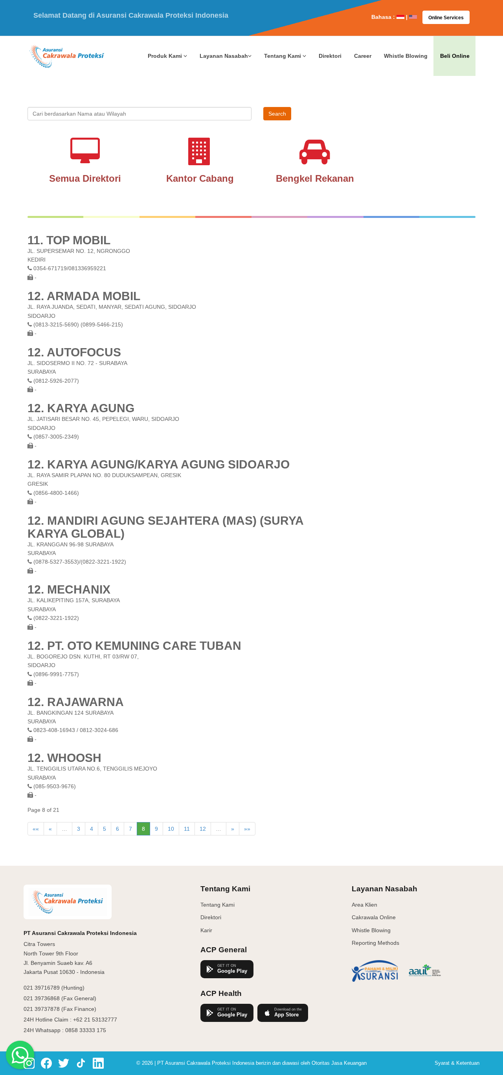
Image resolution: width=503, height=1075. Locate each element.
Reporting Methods (375, 943)
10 (171, 829)
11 (187, 829)
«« (36, 829)
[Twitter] (63, 1063)
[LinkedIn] (98, 1063)
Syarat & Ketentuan (457, 1063)
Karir (206, 930)
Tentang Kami (217, 905)
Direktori (330, 56)
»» (247, 829)
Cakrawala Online (374, 917)
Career (362, 56)
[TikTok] (80, 1063)
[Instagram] (29, 1063)
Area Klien (364, 905)
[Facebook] (46, 1063)
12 (203, 829)
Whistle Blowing (406, 56)
